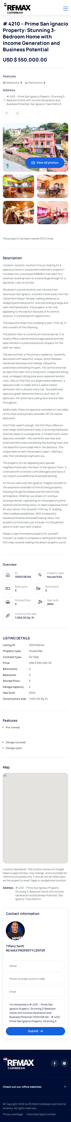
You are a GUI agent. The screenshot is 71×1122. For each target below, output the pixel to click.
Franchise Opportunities (41, 1114)
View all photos (48, 162)
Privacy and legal (13, 1114)
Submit (33, 1031)
